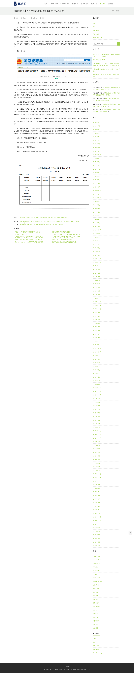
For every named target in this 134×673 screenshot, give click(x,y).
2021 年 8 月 (96, 316)
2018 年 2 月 (96, 466)
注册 (94, 23)
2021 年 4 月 (96, 330)
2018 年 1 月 (96, 470)
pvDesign (96, 570)
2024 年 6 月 (97, 212)
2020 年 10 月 (97, 352)
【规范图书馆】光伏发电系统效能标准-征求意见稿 (67, 234)
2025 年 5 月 (97, 176)
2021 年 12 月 (97, 301)
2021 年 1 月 (96, 341)
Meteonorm (96, 563)
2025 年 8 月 (97, 165)
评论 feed (96, 34)
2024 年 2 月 (96, 226)
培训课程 (95, 599)
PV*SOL (95, 567)
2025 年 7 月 (96, 169)
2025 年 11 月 (97, 154)
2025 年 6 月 (97, 172)
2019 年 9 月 (96, 398)
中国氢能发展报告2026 (99, 60)
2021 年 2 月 (96, 337)
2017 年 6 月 (96, 495)
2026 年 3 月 (97, 140)
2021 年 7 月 (96, 319)
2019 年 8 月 (96, 402)
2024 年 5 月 (97, 215)
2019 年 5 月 (96, 413)
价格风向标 (84, 4)
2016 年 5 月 (96, 542)
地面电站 (95, 592)
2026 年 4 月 (97, 136)
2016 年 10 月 (97, 524)
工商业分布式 (97, 606)
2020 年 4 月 (97, 373)
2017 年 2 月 (96, 510)
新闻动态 (95, 617)
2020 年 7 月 (96, 362)
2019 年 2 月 (96, 423)
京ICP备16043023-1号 (84, 669)
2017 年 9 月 (96, 484)
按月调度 (50, 217)
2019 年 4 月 (96, 416)
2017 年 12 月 (97, 474)
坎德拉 (36, 217)
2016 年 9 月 (96, 527)
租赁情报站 (96, 621)
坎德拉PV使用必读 (21, 234)
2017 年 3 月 (96, 506)
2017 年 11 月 (97, 477)
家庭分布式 (96, 603)
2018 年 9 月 (96, 441)
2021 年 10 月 (97, 309)
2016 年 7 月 (96, 535)
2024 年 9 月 (97, 201)
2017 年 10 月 (97, 481)
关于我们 (111, 4)
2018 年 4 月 (96, 459)
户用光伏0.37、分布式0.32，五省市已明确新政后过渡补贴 (30, 237)
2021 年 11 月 (97, 305)
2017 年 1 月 (96, 513)
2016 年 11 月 (97, 520)
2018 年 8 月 (96, 445)
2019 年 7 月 (96, 405)
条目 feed (96, 30)
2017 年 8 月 (96, 488)
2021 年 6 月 (96, 323)
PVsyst (95, 574)
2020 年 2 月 (96, 380)
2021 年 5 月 (96, 327)
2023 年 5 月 (97, 240)
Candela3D (54, 4)
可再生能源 (21, 217)
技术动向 (94, 4)
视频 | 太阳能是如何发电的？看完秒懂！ (28, 232)
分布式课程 (96, 588)
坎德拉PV (75, 4)
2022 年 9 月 (96, 269)
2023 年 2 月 (96, 251)
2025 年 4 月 (97, 180)
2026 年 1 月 (96, 147)
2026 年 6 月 (97, 129)
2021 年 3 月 (96, 334)
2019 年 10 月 (97, 395)
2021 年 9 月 (96, 312)
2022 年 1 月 (96, 298)
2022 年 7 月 (96, 276)
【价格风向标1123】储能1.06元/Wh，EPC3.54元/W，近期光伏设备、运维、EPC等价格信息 (67, 237)
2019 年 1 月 (96, 427)
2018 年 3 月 (96, 463)
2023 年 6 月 (97, 237)
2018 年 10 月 (97, 438)
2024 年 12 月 (97, 190)
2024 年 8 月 (97, 205)
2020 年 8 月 (97, 359)
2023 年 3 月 (97, 248)
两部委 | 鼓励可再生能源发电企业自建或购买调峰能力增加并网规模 (41, 224)
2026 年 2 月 (96, 144)
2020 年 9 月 (97, 355)
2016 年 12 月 (97, 517)
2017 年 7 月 (96, 492)
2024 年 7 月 (96, 208)
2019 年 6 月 (96, 409)
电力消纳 (57, 217)
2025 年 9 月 (97, 162)
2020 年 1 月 (96, 384)
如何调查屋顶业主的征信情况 (61, 232)
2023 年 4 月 (97, 244)
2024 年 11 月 (97, 194)
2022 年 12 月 (97, 258)
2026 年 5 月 (97, 133)
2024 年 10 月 (97, 198)
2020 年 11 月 (97, 348)
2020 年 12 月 (97, 345)
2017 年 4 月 (96, 502)
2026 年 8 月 (97, 122)
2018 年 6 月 (96, 452)
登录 (94, 27)
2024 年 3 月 (97, 223)
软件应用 (95, 628)
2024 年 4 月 (97, 219)
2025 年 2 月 (96, 183)
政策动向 (103, 4)
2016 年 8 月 (96, 531)
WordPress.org (97, 37)
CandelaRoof (64, 4)
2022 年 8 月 (96, 273)
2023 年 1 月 (96, 255)
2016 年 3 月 (96, 545)
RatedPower (96, 577)
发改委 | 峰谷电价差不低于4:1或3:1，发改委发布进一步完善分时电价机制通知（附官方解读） (50, 222)
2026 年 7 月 (96, 126)
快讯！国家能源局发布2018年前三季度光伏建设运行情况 (30, 239)
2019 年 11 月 (97, 391)
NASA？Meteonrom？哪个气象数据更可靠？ (30, 242)
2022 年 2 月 (96, 294)
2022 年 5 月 (96, 284)
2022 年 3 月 (96, 291)
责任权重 (64, 217)
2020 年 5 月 (97, 370)
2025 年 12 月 (97, 151)
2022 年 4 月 (96, 287)
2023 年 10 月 (97, 230)
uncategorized (97, 581)
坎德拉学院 (43, 217)
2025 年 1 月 (96, 187)
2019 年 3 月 (96, 420)
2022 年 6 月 (96, 280)
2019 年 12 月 (97, 388)
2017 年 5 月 (96, 499)
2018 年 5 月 (96, 456)
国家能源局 (29, 217)
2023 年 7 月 (96, 233)
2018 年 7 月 (96, 449)
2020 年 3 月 (97, 377)
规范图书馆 (96, 624)
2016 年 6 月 (96, 538)
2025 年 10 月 (97, 158)
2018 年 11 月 (97, 434)
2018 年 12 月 (97, 431)
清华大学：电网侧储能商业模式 (62, 239)
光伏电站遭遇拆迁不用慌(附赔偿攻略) (64, 242)
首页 (45, 4)
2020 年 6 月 (97, 366)
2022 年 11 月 (97, 262)
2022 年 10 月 (97, 266)
